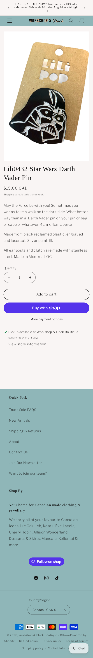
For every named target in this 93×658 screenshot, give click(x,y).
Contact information (61, 648)
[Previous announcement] (9, 8)
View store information (27, 344)
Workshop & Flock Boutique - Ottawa (44, 635)
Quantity (10, 268)
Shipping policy (33, 648)
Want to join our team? (28, 473)
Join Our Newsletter (25, 463)
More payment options (46, 319)
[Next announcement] (84, 8)
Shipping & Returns (25, 431)
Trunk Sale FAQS (22, 410)
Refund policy (28, 641)
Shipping (9, 194)
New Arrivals (19, 420)
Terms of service (77, 641)
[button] (9, 21)
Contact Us (18, 452)
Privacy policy (52, 641)
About (14, 442)
